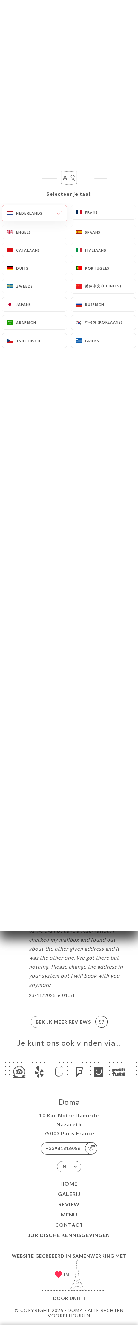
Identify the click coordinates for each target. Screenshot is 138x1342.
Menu (69, 1214)
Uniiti (77, 1298)
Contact (69, 1225)
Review (69, 1204)
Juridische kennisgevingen (69, 1235)
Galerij (69, 1194)
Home (69, 1184)
